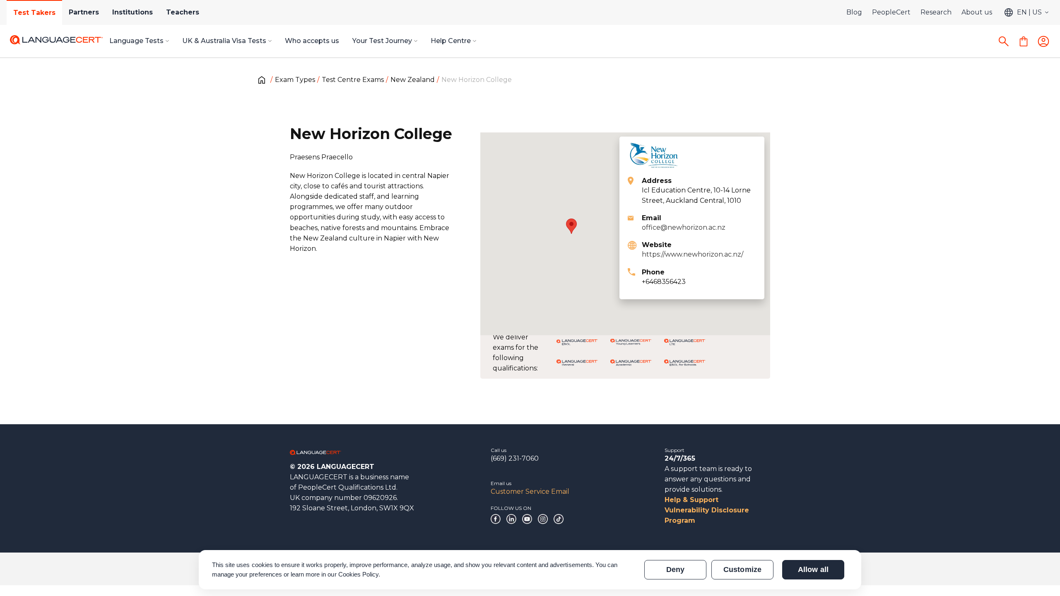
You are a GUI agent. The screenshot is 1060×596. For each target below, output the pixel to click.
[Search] (1003, 41)
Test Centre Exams (353, 80)
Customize (742, 569)
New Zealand (412, 80)
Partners (84, 12)
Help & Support (691, 500)
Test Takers (34, 13)
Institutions (132, 12)
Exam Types (295, 80)
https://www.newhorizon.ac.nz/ (692, 254)
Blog (854, 12)
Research (936, 12)
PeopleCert (891, 12)
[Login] (1043, 41)
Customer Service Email (530, 491)
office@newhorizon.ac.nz (683, 227)
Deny (675, 569)
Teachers (182, 12)
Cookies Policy (358, 574)
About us (976, 12)
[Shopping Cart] (1023, 41)
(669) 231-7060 (515, 458)
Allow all (813, 569)
